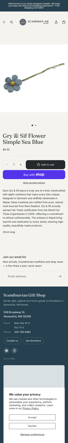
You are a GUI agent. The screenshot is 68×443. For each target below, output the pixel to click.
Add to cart (47, 164)
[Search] (11, 22)
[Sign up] (60, 276)
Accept (32, 417)
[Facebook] (6, 351)
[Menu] (4, 22)
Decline (32, 425)
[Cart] (64, 22)
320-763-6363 (22, 332)
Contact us (12, 340)
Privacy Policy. (30, 408)
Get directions (33, 340)
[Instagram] (14, 351)
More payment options (34, 183)
